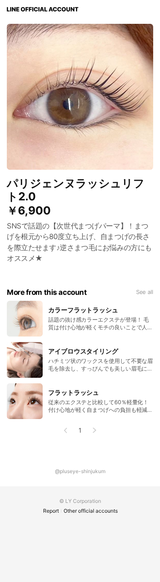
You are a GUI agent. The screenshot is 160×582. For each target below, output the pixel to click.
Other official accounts (91, 511)
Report (51, 511)
